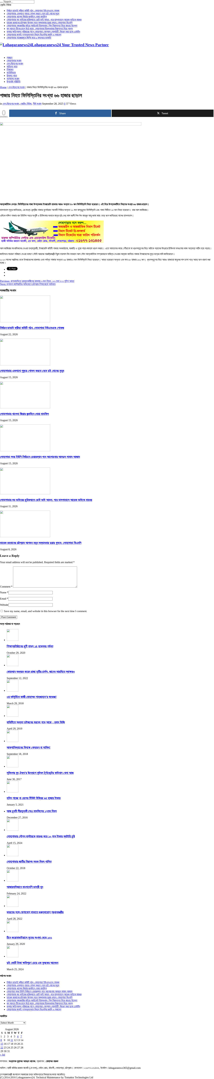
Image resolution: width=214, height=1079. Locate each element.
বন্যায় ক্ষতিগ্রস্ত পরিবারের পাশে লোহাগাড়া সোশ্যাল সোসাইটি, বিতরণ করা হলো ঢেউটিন (43, 31)
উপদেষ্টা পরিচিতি (13, 81)
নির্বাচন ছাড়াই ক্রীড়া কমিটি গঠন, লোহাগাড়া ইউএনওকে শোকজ (33, 10)
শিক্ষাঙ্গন (10, 69)
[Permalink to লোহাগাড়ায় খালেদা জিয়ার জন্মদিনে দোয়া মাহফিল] (25, 407)
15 (2, 1043)
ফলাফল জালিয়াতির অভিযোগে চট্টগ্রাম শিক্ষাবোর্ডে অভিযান (28, 284)
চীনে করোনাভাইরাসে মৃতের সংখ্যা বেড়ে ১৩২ (29, 937)
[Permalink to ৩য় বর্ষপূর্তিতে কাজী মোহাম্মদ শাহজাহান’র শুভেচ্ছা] (12, 690)
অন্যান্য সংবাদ (13, 78)
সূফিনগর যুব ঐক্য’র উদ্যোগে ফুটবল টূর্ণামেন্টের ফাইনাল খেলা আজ (40, 773)
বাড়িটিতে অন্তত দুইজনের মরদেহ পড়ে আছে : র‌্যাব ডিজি (36, 722)
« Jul (2, 1054)
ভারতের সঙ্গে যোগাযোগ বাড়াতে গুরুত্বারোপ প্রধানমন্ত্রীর (35, 912)
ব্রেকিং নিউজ (26, 103)
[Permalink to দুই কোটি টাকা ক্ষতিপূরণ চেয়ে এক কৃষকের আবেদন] (12, 956)
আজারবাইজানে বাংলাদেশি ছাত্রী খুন (25, 887)
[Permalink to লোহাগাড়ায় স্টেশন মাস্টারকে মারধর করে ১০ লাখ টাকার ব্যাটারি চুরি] (12, 829)
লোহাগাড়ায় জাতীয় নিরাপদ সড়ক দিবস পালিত (29, 861)
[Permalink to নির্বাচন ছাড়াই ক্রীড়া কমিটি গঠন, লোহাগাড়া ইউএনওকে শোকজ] (25, 321)
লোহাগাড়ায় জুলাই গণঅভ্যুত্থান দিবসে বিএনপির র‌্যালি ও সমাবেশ (34, 34)
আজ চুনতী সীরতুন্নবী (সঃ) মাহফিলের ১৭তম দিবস (32, 811)
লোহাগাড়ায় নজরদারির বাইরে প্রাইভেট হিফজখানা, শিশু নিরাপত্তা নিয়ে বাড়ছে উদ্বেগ (42, 25)
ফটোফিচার (11, 72)
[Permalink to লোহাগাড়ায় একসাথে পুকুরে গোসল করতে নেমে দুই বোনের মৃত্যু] (25, 364)
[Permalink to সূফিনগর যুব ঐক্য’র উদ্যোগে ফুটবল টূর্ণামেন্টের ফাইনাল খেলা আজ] (12, 766)
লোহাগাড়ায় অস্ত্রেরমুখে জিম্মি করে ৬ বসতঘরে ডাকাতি (29, 37)
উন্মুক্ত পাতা (12, 75)
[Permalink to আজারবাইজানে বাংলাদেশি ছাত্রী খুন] (12, 880)
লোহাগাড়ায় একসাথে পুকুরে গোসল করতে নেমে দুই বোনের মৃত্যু (33, 13)
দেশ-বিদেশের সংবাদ (15, 63)
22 (2, 1047)
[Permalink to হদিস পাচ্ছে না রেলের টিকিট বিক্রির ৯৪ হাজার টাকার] (12, 791)
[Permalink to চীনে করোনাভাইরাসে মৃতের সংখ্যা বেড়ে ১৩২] (12, 931)
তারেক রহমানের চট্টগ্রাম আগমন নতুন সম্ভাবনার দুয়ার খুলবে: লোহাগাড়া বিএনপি (39, 22)
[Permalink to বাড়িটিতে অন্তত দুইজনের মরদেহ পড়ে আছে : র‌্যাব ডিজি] (12, 715)
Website (4, 604)
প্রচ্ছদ (9, 57)
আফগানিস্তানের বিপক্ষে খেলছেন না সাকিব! (28, 747)
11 (12, 1040)
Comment (6, 586)
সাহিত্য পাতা (12, 66)
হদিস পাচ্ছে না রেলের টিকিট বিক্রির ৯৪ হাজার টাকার (34, 798)
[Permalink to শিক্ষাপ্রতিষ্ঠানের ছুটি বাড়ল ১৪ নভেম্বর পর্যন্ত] (12, 639)
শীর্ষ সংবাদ (37, 103)
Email (3, 598)
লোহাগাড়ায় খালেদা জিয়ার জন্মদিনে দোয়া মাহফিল (27, 16)
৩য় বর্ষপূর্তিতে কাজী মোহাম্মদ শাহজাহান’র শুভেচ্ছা (31, 697)
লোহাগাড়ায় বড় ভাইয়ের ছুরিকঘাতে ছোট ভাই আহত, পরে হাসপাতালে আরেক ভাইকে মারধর (44, 19)
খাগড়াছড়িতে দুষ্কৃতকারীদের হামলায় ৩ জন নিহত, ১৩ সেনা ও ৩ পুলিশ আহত (37, 281)
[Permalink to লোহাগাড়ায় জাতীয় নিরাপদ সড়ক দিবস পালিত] (12, 855)
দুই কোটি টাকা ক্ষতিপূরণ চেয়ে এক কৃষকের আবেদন (32, 963)
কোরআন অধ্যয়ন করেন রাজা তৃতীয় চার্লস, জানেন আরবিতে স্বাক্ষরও (41, 671)
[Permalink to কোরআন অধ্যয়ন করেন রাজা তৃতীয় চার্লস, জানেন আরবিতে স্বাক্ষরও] (12, 665)
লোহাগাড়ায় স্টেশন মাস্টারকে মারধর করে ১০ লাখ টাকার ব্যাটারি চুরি (41, 836)
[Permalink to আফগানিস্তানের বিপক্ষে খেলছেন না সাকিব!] (12, 741)
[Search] (1, 2)
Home (3, 87)
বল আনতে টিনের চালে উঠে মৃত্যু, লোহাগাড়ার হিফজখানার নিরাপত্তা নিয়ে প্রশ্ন (40, 28)
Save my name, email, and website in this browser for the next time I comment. (45, 611)
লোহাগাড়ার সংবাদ (14, 60)
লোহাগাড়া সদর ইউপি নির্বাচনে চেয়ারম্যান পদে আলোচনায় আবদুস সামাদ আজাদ (40, 457)
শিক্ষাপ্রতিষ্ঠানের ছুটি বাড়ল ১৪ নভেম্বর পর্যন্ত (30, 646)
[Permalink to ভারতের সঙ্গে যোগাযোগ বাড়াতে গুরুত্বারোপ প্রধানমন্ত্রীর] (12, 905)
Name (3, 592)
